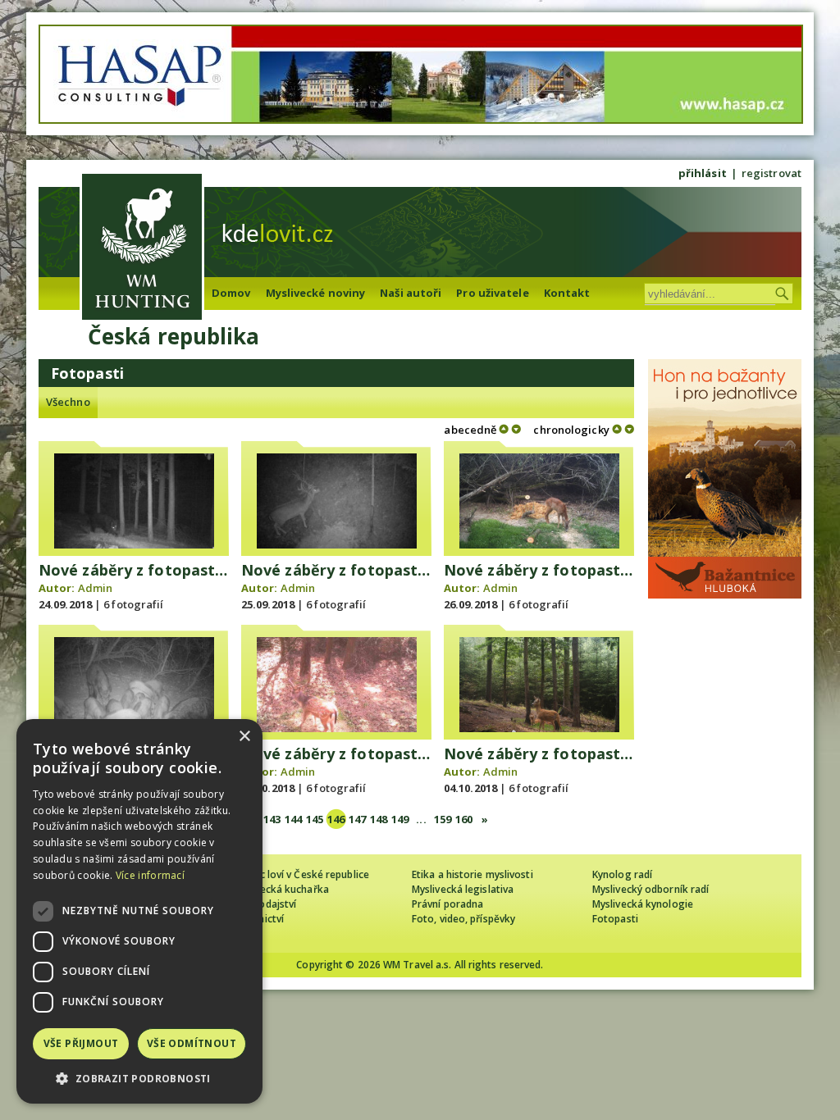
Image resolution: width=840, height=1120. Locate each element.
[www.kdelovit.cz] (142, 249)
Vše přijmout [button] (81, 1043)
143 (272, 819)
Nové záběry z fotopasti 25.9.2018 (569, 570)
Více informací (150, 875)
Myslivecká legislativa (463, 889)
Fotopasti (615, 919)
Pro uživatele (492, 292)
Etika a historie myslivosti (472, 874)
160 (463, 819)
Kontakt (567, 292)
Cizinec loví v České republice (300, 874)
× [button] (244, 737)
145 (314, 819)
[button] (139, 1078)
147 (357, 819)
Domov (231, 292)
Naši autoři (410, 292)
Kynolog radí (622, 874)
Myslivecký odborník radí (650, 889)
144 (293, 819)
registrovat (771, 173)
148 (378, 819)
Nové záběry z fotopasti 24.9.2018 (366, 570)
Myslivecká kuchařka (280, 889)
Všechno (68, 401)
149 (400, 819)
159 (442, 819)
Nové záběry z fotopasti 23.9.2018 (164, 570)
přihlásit (702, 173)
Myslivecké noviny (316, 292)
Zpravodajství (263, 904)
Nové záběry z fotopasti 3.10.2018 (569, 753)
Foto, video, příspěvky (463, 919)
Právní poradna (447, 904)
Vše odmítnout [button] (191, 1043)
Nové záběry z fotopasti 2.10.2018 (366, 753)
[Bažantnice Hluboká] (724, 594)
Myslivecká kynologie (642, 904)
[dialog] (139, 911)
